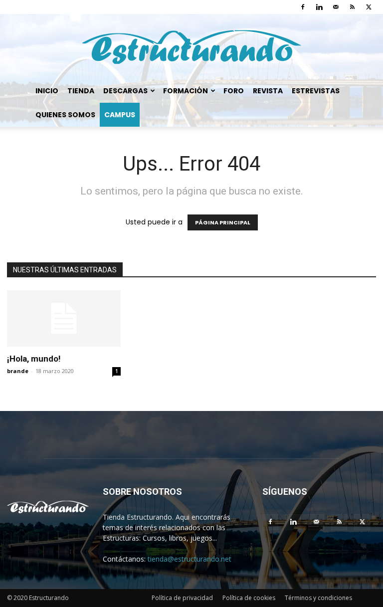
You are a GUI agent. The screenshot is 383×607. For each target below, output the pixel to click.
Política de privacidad (182, 598)
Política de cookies (248, 598)
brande (17, 371)
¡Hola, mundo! (34, 359)
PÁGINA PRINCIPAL (222, 222)
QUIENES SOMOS (65, 115)
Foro (233, 91)
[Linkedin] (319, 7)
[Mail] (335, 7)
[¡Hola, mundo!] (64, 318)
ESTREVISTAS (316, 91)
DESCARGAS (125, 91)
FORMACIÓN (185, 91)
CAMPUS (119, 115)
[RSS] (352, 7)
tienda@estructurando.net (189, 559)
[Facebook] (302, 7)
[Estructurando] (191, 47)
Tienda (80, 91)
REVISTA (268, 91)
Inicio (46, 91)
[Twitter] (368, 7)
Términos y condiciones (318, 598)
